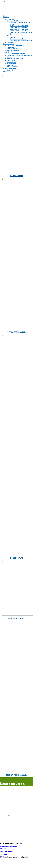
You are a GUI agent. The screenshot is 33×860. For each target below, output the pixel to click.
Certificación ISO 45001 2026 (19, 26)
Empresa (6, 18)
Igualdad (12, 37)
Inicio (5, 16)
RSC (8, 36)
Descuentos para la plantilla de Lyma (21, 40)
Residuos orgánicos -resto (15, 58)
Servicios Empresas (13, 50)
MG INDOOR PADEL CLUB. (16, 775)
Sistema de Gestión (13, 21)
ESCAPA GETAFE (16, 176)
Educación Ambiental (9, 68)
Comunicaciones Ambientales (19, 31)
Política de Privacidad (6, 851)
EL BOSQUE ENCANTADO (17, 332)
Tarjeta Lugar (11, 47)
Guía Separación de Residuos (16, 54)
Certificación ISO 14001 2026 (19, 29)
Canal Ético (3, 848)
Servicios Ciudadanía (13, 49)
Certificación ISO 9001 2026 (18, 27)
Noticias (5, 71)
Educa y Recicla (11, 65)
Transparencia (11, 42)
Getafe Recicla (7, 52)
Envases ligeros (11, 62)
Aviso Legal (3, 854)
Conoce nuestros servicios (15, 45)
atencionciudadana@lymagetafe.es (8, 846)
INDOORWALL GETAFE (16, 618)
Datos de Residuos (12, 67)
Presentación (11, 19)
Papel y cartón (11, 60)
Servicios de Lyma (8, 44)
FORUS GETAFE (16, 558)
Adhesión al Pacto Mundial (18, 39)
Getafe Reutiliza (11, 63)
